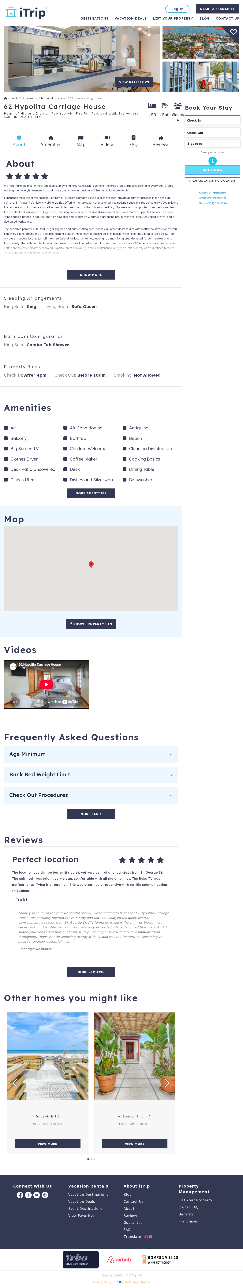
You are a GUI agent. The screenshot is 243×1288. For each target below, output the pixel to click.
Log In (177, 9)
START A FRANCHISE (217, 9)
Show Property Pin (92, 624)
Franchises (188, 1221)
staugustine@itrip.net (212, 198)
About (129, 1208)
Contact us (227, 18)
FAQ (127, 1229)
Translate (134, 1236)
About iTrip (137, 1186)
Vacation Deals (131, 18)
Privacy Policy (102, 1282)
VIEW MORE (47, 1144)
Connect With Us (32, 1186)
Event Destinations (85, 1208)
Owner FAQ (189, 1207)
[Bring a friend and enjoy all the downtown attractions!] (201, 76)
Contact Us (134, 1201)
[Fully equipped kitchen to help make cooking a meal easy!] (82, 58)
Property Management (194, 1188)
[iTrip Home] (5, 98)
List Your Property (173, 18)
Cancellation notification (214, 180)
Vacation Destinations (88, 1194)
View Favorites (81, 1215)
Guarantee (133, 1222)
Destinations (94, 18)
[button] (91, 564)
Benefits (186, 1214)
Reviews (131, 1215)
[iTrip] (26, 12)
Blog (204, 18)
